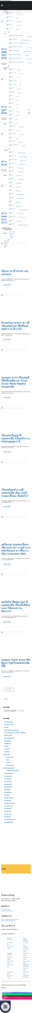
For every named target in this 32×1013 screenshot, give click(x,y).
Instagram (5, 997)
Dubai (24, 957)
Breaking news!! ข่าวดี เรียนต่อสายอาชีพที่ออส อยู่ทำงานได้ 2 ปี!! (15, 325)
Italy (8, 965)
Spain (8, 975)
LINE (4, 994)
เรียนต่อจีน (7, 795)
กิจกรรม (8, 762)
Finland (9, 961)
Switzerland (26, 975)
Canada (9, 946)
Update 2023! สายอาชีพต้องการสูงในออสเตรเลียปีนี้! (15, 662)
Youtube (5, 995)
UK (8, 942)
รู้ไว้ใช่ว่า (6, 746)
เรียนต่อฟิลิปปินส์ (8, 822)
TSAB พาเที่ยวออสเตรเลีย (12, 770)
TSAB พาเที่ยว (9, 757)
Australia (9, 938)
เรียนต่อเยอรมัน (8, 784)
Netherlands (26, 964)
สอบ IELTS (7, 749)
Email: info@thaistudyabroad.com (10, 919)
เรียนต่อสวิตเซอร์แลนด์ (10, 819)
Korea (24, 972)
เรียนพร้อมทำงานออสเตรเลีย (11, 730)
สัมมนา (8, 760)
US (24, 942)
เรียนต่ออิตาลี (7, 800)
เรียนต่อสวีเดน (7, 808)
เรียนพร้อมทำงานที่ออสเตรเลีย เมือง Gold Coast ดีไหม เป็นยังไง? (14, 492)
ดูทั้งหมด (3, 860)
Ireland (25, 961)
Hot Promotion (9, 738)
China (8, 957)
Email (4, 993)
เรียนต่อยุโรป (7, 741)
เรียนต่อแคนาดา (8, 776)
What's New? (8, 735)
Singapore (9, 953)
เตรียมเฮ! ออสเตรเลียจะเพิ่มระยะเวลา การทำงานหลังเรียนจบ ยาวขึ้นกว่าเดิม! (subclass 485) (15, 549)
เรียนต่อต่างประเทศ (9, 724)
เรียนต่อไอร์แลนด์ (8, 798)
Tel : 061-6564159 (7, 992)
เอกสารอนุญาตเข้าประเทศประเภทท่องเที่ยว (15, 732)
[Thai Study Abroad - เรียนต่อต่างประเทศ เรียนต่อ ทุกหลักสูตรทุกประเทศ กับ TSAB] (5, 6)
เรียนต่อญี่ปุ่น (7, 789)
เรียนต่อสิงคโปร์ (8, 787)
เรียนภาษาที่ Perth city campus (14, 273)
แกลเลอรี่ (7, 754)
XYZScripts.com (23, 991)
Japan (24, 953)
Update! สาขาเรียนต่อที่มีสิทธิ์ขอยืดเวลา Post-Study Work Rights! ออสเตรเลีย (15, 382)
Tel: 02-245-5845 (5, 909)
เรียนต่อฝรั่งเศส (8, 792)
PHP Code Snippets (9, 991)
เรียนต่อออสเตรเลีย (9, 768)
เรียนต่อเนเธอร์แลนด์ (9, 803)
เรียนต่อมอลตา (8, 811)
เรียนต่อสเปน (7, 817)
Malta (24, 968)
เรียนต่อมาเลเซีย (8, 722)
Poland (9, 972)
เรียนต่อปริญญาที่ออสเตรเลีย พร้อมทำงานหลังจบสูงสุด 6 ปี (15, 438)
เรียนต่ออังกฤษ (8, 779)
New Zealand (25, 938)
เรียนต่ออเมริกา (8, 781)
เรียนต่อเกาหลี (7, 814)
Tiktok (3, 998)
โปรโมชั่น (9, 939)
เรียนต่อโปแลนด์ (8, 806)
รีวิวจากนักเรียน (10, 765)
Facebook (5, 996)
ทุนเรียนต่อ (7, 751)
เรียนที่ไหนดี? (7, 743)
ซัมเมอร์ (6, 727)
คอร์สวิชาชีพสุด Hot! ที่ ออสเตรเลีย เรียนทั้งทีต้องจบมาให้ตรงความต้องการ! (15, 606)
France (25, 949)
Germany (25, 946)
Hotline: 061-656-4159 (7, 911)
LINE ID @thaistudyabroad (8, 920)
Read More (7, 285)
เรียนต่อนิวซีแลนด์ (8, 773)
